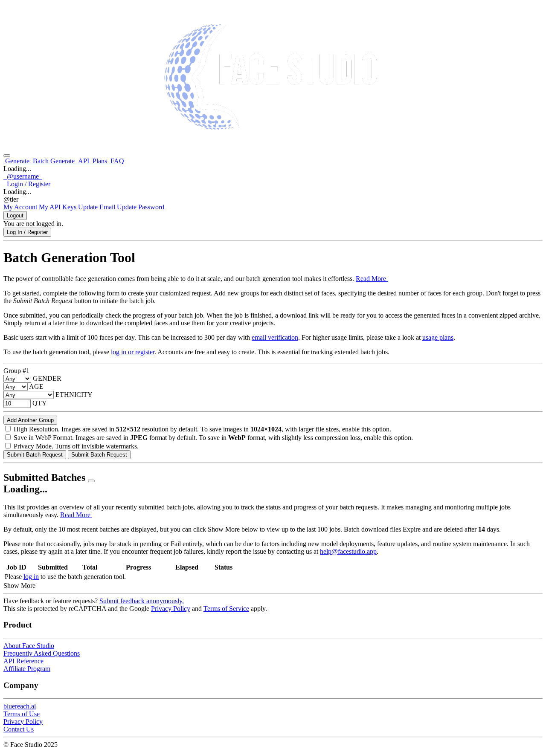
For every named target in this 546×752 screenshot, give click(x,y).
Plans (100, 161)
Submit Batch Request (35, 454)
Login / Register (26, 184)
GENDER (47, 378)
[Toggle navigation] (6, 155)
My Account (20, 207)
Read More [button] (372, 278)
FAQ (116, 161)
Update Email (96, 207)
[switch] (8, 428)
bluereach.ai (19, 706)
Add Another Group (30, 420)
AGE (36, 386)
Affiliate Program (26, 668)
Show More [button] (19, 585)
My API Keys (57, 207)
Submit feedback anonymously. (141, 600)
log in (31, 576)
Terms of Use (21, 713)
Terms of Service (226, 608)
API (83, 161)
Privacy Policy (170, 608)
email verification (275, 337)
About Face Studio (28, 645)
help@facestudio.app (348, 551)
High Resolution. (37, 429)
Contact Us (18, 729)
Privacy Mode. (33, 446)
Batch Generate (53, 161)
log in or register (132, 352)
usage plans (437, 337)
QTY (39, 403)
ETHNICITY (74, 394)
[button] (22, 176)
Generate (17, 161)
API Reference (23, 661)
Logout (15, 215)
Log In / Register (27, 232)
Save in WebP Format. (44, 437)
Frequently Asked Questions (41, 653)
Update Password (140, 207)
